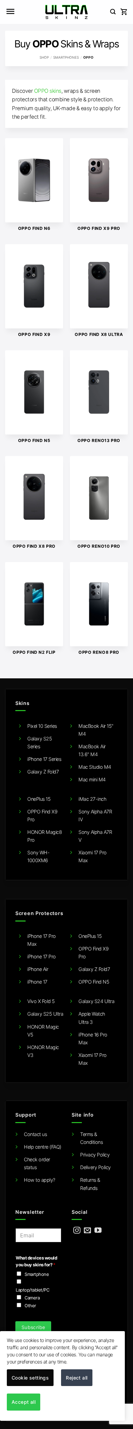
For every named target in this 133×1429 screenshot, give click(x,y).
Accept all (23, 1402)
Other (30, 1305)
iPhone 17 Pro (41, 956)
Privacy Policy (94, 1155)
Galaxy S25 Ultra (45, 1014)
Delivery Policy (95, 1167)
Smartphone (37, 1274)
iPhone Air (37, 969)
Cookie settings (30, 1378)
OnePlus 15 (38, 799)
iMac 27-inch (92, 799)
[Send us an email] (87, 1231)
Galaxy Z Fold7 (43, 772)
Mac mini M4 (92, 779)
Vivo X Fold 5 (41, 1001)
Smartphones (66, 57)
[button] (10, 12)
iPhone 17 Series (44, 759)
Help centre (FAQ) (42, 1147)
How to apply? (39, 1180)
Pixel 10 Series (42, 726)
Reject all (76, 1378)
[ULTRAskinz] (67, 12)
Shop (44, 57)
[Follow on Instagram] (76, 1231)
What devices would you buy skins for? (36, 1261)
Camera (32, 1297)
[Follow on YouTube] (98, 1231)
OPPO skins (47, 91)
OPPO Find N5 (93, 982)
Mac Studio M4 (94, 767)
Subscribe (33, 1327)
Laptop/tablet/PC (32, 1290)
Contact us (35, 1134)
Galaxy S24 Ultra (96, 1001)
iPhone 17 (37, 982)
